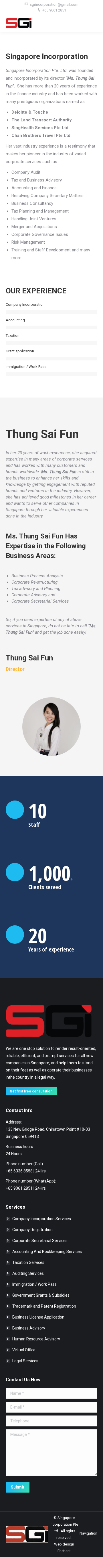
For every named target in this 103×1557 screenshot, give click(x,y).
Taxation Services (28, 1262)
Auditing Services (28, 1273)
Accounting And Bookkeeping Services (47, 1251)
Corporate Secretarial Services (40, 1240)
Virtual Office (23, 1350)
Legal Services (25, 1361)
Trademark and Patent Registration (44, 1306)
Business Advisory (28, 1328)
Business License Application (38, 1317)
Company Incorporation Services (41, 1218)
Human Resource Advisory (36, 1339)
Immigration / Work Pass (34, 1284)
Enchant (64, 1551)
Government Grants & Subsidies (41, 1295)
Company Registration (32, 1229)
